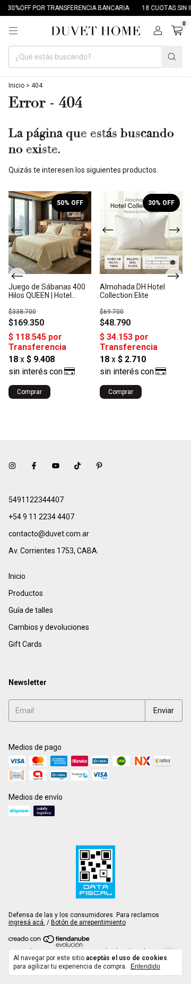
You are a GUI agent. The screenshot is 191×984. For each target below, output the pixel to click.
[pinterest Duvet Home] (99, 465)
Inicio (16, 85)
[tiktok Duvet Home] (77, 465)
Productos (25, 593)
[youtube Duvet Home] (55, 465)
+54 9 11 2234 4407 (41, 516)
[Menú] (13, 31)
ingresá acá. (26, 922)
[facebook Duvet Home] (34, 465)
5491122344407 (36, 499)
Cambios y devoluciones (48, 627)
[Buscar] (172, 57)
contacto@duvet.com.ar (48, 533)
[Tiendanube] (49, 945)
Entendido (145, 966)
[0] (177, 30)
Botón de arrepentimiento (88, 922)
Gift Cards (25, 644)
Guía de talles (30, 610)
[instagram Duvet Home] (12, 465)
